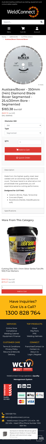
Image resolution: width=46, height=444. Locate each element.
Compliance (11, 331)
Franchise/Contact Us (34, 346)
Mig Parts (34, 331)
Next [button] (43, 259)
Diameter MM (11, 121)
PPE (34, 333)
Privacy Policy (12, 349)
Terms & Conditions (11, 346)
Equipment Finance (11, 336)
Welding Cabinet (11, 333)
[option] (23, 259)
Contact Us (34, 349)
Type (7, 129)
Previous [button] (3, 259)
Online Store (11, 328)
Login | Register (34, 354)
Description (9, 170)
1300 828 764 (23, 312)
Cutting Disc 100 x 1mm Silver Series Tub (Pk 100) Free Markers (23, 270)
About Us (34, 352)
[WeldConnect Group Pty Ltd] (23, 12)
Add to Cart (24, 150)
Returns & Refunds (11, 352)
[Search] (41, 22)
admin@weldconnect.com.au (17, 417)
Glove (34, 328)
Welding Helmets (34, 336)
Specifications (10, 211)
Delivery (11, 354)
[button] (23, 158)
